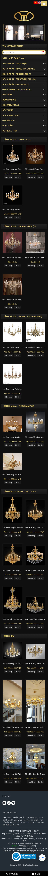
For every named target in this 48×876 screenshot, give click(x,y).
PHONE (13, 873)
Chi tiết (17, 177)
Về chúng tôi (9, 812)
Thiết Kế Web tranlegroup (28, 865)
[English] (40, 2)
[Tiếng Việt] (36, 2)
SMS (37, 873)
